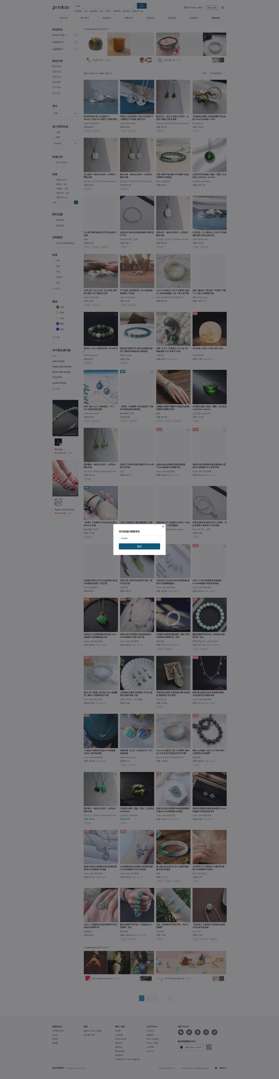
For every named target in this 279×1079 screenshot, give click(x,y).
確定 (139, 546)
